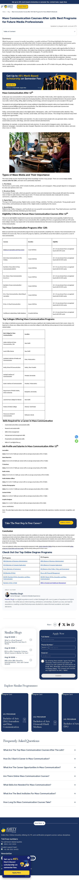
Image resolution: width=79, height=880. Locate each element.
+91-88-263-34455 (11, 849)
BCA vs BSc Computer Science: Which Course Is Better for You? (16, 652)
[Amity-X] (2, 865)
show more (38, 823)
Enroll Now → (66, 522)
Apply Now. (16, 873)
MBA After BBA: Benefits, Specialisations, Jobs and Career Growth (17, 662)
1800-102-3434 (10, 844)
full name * (45, 637)
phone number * (47, 645)
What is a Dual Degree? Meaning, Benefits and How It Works (15, 642)
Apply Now (11, 85)
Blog (9, 11)
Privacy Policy (52, 668)
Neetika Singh (16, 594)
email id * (44, 653)
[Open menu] (2, 7)
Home (4, 11)
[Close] (28, 858)
